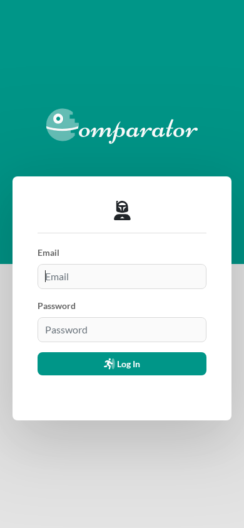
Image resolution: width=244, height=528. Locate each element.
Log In (127, 363)
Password (57, 305)
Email (48, 252)
